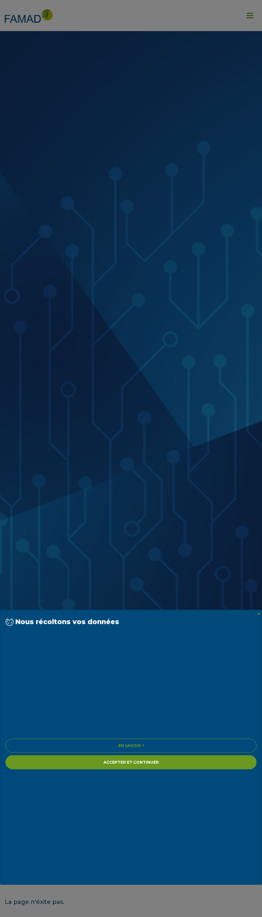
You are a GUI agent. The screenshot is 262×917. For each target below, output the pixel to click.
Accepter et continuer (131, 762)
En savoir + (131, 745)
